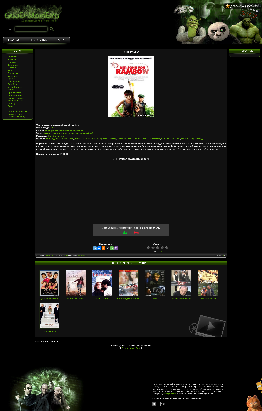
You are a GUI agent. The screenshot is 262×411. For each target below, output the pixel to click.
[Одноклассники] (103, 248)
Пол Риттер (154, 138)
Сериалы (12, 56)
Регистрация (38, 40)
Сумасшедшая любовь (128, 298)
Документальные (16, 98)
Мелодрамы (14, 81)
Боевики (12, 62)
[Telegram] (95, 248)
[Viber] (116, 248)
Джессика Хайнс (82, 138)
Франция (49, 130)
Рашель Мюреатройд (192, 138)
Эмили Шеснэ (141, 138)
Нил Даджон (52, 138)
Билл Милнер (66, 138)
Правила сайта (15, 114)
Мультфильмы (15, 87)
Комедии (12, 59)
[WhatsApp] (112, 248)
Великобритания (63, 130)
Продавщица (49, 331)
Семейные (13, 84)
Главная (14, 40)
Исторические (15, 95)
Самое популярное (17, 111)
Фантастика (13, 65)
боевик (46, 133)
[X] (107, 248)
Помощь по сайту (16, 117)
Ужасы (11, 70)
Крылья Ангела (102, 298)
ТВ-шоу (11, 103)
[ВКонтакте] (99, 248)
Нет (136, 232)
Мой (155, 298)
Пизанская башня (208, 298)
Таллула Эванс (125, 138)
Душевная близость (49, 298)
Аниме (11, 89)
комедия (63, 133)
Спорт (11, 106)
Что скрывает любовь (181, 298)
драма (54, 133)
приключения (75, 133)
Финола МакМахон (170, 138)
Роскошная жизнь (75, 298)
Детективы (13, 76)
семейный (88, 133)
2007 (52, 127)
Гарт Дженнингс (56, 136)
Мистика (12, 67)
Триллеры (13, 73)
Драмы (11, 79)
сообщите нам (169, 394)
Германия (78, 130)
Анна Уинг (96, 138)
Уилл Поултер (109, 138)
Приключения (14, 92)
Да (125, 232)
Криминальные (15, 100)
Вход (61, 40)
